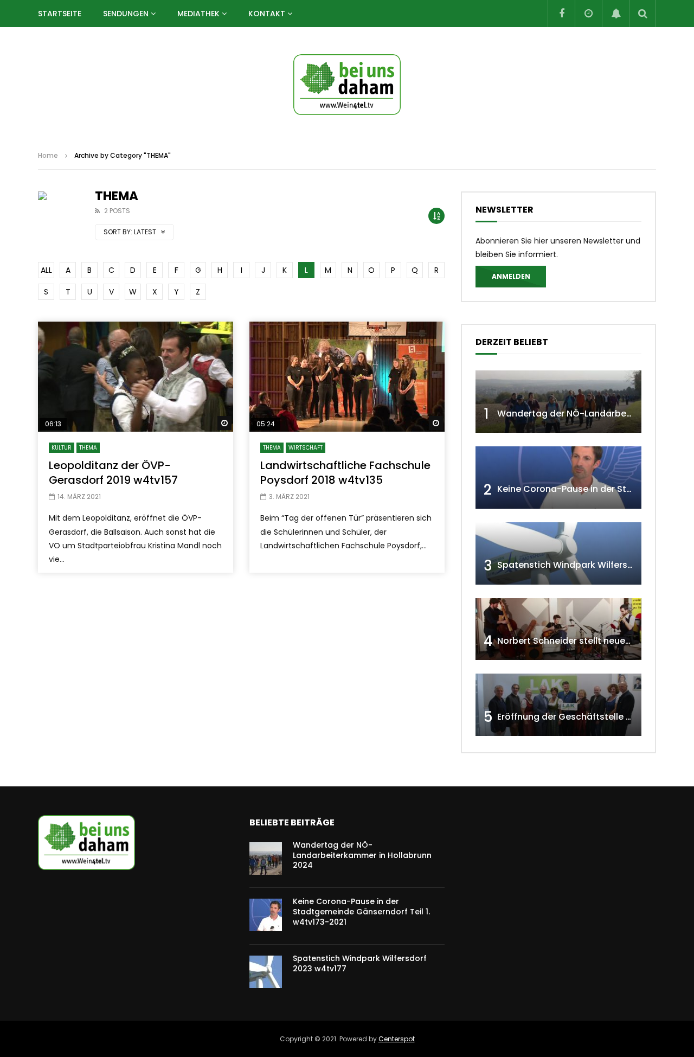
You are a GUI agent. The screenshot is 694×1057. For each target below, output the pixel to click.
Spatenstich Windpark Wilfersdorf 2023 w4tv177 (360, 963)
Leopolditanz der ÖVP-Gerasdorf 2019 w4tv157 (113, 473)
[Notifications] (615, 13)
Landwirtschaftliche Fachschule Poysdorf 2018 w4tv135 (345, 473)
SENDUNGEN (126, 13)
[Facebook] (561, 13)
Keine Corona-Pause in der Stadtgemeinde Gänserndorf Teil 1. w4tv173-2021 (361, 911)
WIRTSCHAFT (305, 448)
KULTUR (62, 448)
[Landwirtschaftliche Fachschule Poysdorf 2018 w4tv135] (347, 377)
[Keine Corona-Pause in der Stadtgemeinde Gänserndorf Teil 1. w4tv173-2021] (558, 477)
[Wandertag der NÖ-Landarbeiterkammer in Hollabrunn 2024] (558, 401)
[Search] (642, 13)
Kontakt (266, 13)
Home (48, 155)
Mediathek (198, 13)
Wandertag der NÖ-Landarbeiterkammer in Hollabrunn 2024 (362, 855)
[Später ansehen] (588, 13)
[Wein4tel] (347, 84)
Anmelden (511, 276)
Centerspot (396, 1038)
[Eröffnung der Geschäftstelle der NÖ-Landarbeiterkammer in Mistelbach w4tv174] (558, 705)
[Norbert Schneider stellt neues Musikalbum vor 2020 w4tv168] (558, 629)
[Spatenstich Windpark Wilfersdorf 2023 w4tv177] (558, 553)
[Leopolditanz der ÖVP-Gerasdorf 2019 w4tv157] (135, 377)
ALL (46, 270)
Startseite (59, 13)
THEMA (88, 448)
